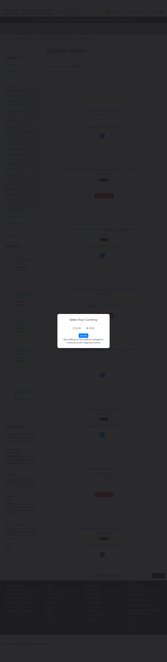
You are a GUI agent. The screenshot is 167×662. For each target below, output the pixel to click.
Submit (83, 335)
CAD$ (78, 328)
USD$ (91, 328)
